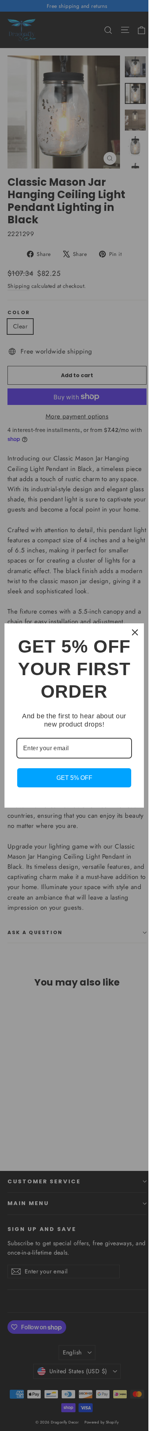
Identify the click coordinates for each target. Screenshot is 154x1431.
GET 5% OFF (74, 778)
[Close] (135, 632)
